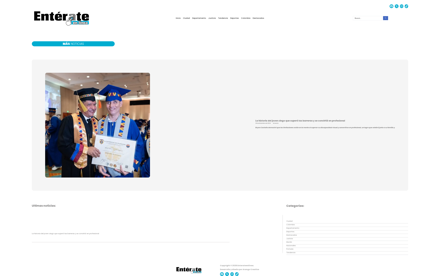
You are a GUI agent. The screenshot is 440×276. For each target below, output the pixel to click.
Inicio (178, 18)
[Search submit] (385, 18)
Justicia (212, 18)
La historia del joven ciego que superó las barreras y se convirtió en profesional (300, 120)
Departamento (199, 18)
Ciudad (186, 18)
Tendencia (223, 18)
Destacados (258, 18)
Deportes (234, 18)
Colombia (245, 18)
